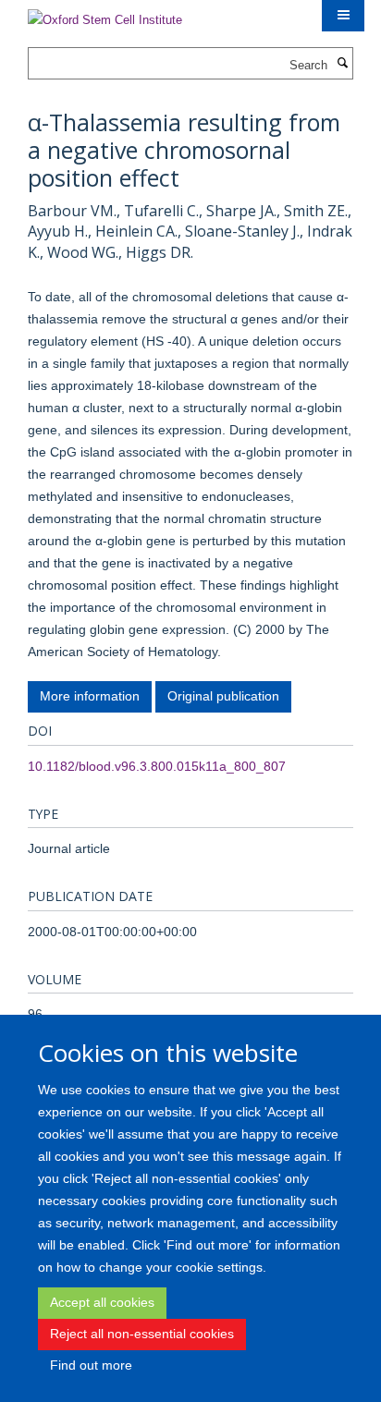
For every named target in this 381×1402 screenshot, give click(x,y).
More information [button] (90, 696)
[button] (343, 15)
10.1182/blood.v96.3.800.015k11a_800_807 (157, 766)
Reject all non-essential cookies (142, 1333)
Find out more (91, 1365)
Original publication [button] (223, 696)
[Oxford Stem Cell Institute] (105, 14)
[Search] (342, 64)
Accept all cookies (102, 1302)
